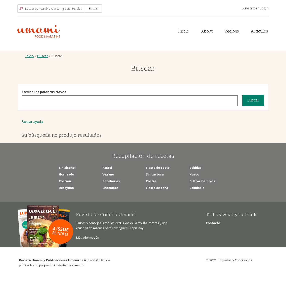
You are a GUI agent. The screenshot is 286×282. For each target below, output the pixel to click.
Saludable (196, 188)
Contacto (213, 223)
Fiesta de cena (157, 188)
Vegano (108, 174)
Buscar (42, 56)
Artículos (259, 31)
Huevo (194, 174)
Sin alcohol (67, 168)
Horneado (66, 174)
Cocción (65, 181)
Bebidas (195, 168)
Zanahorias (111, 181)
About (207, 31)
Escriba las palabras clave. (43, 92)
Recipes (231, 31)
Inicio (183, 31)
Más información (87, 237)
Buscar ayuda (32, 121)
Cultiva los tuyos (202, 181)
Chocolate (110, 188)
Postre (151, 181)
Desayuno (66, 188)
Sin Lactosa (155, 174)
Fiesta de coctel (158, 168)
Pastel (107, 168)
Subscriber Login (255, 8)
